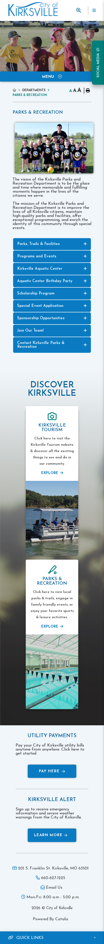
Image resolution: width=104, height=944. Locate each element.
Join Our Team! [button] (30, 331)
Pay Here (49, 771)
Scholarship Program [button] (35, 293)
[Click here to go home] (17, 90)
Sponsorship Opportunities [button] (41, 318)
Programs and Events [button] (36, 256)
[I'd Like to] (79, 10)
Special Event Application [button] (40, 306)
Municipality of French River (33, 9)
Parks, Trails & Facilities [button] (38, 244)
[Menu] (94, 10)
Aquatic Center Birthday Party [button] (44, 281)
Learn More (48, 835)
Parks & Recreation (30, 95)
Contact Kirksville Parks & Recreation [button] (40, 345)
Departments (33, 90)
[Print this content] (87, 91)
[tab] (52, 244)
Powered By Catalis (50, 919)
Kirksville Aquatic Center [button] (39, 269)
